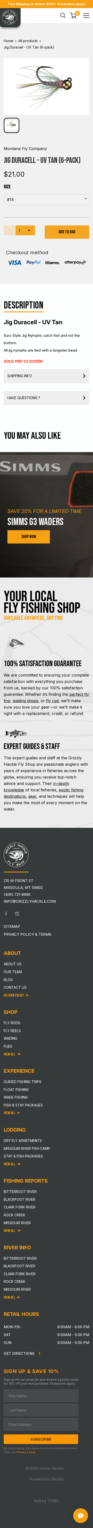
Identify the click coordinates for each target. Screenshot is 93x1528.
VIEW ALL (10, 1164)
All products (28, 41)
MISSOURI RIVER (17, 1289)
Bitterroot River (20, 1191)
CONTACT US (15, 987)
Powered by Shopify (46, 1479)
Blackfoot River (19, 1199)
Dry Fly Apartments (23, 1140)
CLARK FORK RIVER (19, 1274)
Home (8, 41)
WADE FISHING (16, 1097)
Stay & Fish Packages (23, 1156)
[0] (73, 15)
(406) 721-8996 (17, 894)
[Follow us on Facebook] (6, 914)
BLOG (8, 980)
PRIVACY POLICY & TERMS (27, 934)
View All (10, 1054)
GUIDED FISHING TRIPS (22, 1082)
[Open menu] (86, 15)
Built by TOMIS (46, 1500)
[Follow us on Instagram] (17, 914)
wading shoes (25, 700)
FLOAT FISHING (16, 1089)
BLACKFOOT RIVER (19, 1266)
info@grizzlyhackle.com (30, 901)
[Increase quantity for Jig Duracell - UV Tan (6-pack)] (29, 230)
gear (32, 796)
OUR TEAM (13, 972)
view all (9, 1113)
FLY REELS (12, 1031)
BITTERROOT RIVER (20, 1258)
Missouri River (17, 1223)
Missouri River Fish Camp (27, 1148)
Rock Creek (14, 1215)
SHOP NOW (28, 536)
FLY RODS (12, 1023)
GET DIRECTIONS (19, 1353)
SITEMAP (12, 926)
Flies (8, 1046)
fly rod (52, 700)
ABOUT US (13, 964)
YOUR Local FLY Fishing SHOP (42, 602)
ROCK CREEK (14, 1281)
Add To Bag (67, 232)
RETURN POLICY (14, 995)
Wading (10, 1038)
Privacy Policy (26, 1452)
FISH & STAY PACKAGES (23, 1105)
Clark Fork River (19, 1207)
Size (7, 187)
